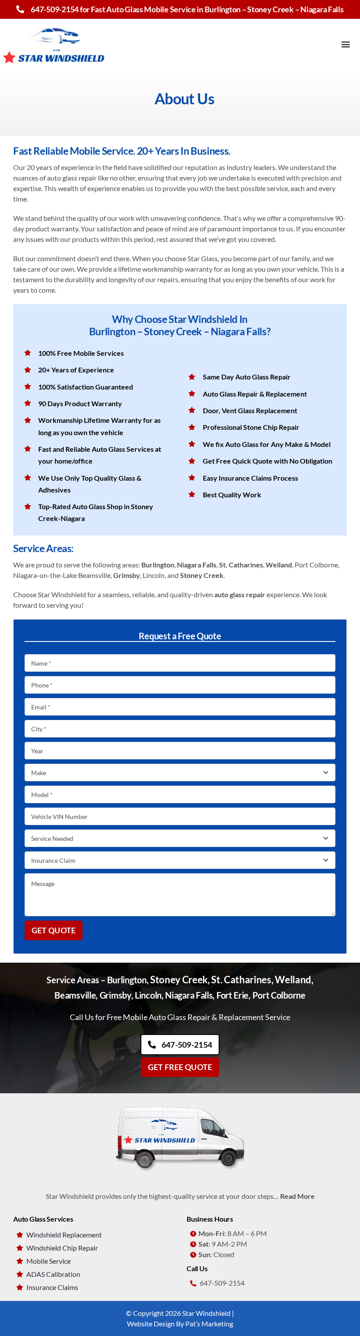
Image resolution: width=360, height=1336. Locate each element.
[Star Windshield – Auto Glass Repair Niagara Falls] (55, 22)
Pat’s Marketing (209, 1323)
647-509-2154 (55, 9)
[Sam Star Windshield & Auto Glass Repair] (180, 1104)
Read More (297, 1196)
